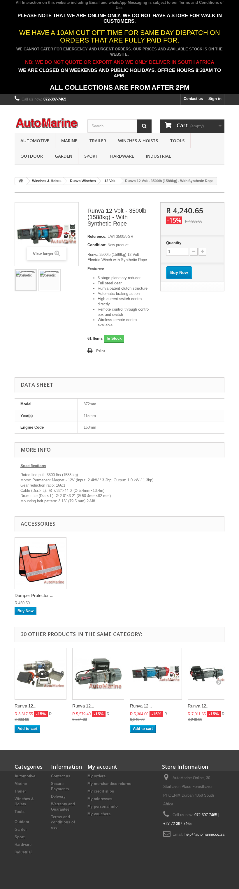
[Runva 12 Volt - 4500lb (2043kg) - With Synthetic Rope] (156, 674)
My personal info (102, 806)
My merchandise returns (109, 783)
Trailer (97, 140)
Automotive (34, 140)
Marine (69, 140)
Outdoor (31, 156)
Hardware (122, 156)
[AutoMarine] (47, 123)
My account (102, 766)
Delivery (58, 796)
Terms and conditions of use (63, 822)
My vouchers (98, 814)
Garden (63, 156)
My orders (96, 776)
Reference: (96, 236)
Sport (91, 156)
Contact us (193, 98)
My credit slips (100, 791)
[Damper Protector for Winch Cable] (40, 563)
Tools (177, 140)
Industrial (158, 156)
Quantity (173, 243)
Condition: (96, 245)
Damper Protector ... (34, 595)
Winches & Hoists (138, 140)
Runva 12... (25, 705)
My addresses (99, 799)
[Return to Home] (20, 181)
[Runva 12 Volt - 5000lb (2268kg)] (98, 674)
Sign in (215, 98)
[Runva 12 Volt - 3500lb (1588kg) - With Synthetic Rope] (25, 280)
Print (100, 351)
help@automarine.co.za (204, 834)
